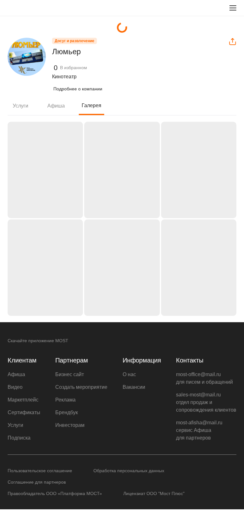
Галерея (91, 105)
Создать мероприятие (81, 387)
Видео (15, 387)
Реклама (65, 399)
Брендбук (66, 412)
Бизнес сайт (69, 374)
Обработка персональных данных (128, 470)
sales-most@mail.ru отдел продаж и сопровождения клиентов (206, 402)
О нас (129, 374)
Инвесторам (70, 425)
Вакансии (134, 387)
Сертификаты (24, 412)
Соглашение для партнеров (37, 482)
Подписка (19, 437)
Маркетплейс (23, 399)
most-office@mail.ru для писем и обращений (204, 378)
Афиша (56, 105)
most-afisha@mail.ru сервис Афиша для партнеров (199, 430)
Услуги (20, 105)
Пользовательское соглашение (40, 470)
